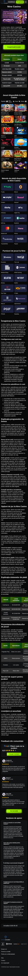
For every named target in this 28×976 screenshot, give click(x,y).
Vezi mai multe (14, 811)
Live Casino (10, 101)
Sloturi (22, 101)
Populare (3, 101)
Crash (16, 101)
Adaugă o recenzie (14, 754)
